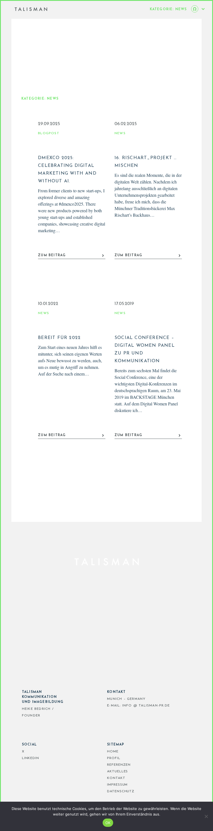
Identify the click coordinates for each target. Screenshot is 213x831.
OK (108, 822)
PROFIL (113, 758)
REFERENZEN (119, 765)
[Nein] (206, 816)
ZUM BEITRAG (52, 255)
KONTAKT (116, 778)
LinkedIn (30, 758)
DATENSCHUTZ (121, 791)
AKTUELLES (117, 771)
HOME (112, 751)
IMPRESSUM (117, 784)
